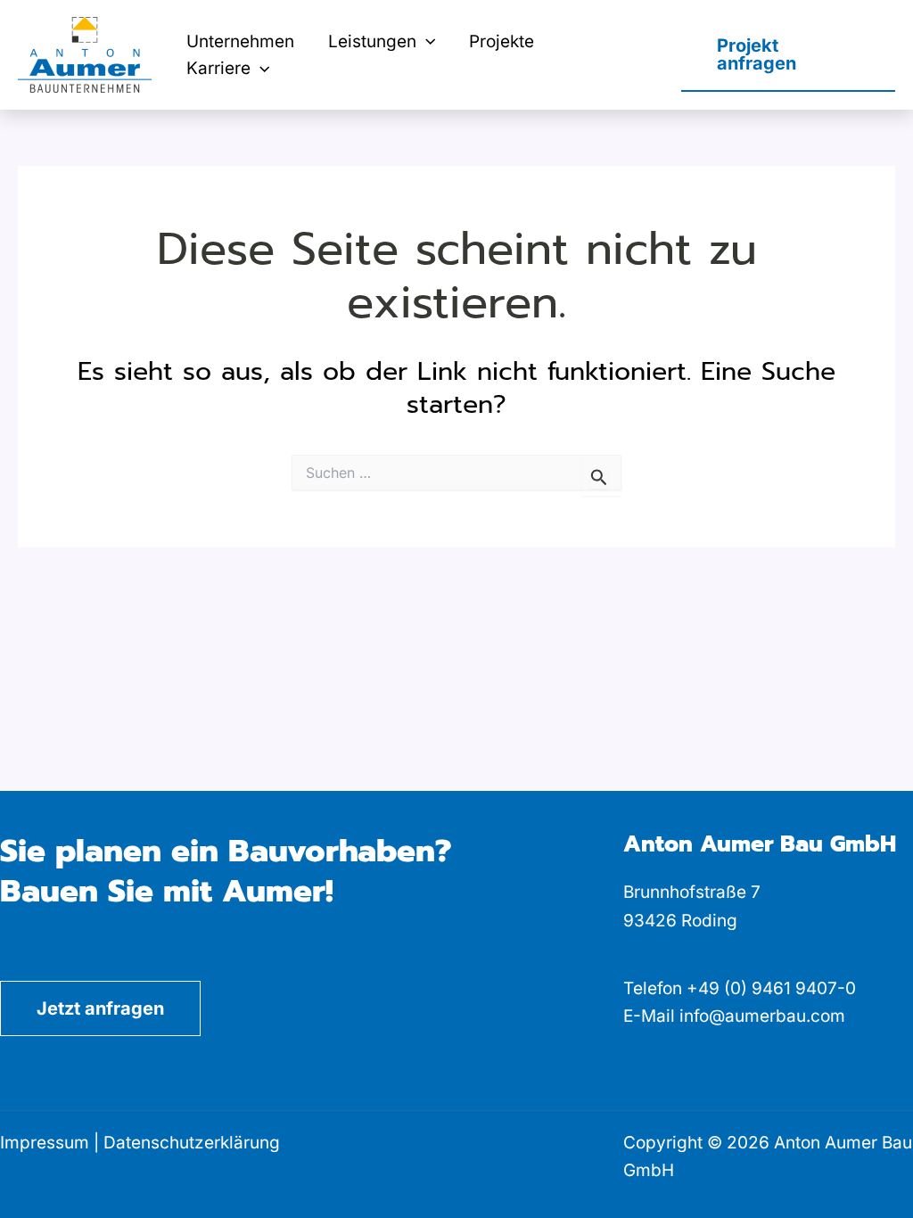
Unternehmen (240, 41)
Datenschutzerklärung (191, 1142)
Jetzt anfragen (100, 1008)
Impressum (44, 1142)
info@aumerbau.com (762, 1016)
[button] (425, 42)
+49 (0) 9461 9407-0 (771, 988)
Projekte (501, 41)
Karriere (218, 68)
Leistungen (372, 41)
